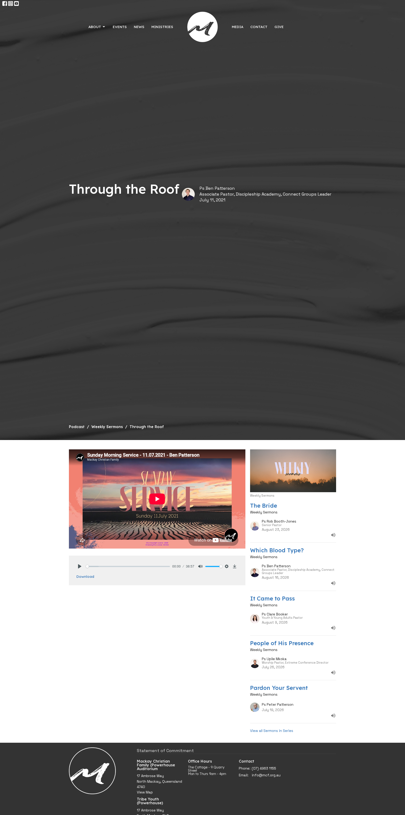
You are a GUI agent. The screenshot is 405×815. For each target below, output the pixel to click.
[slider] (128, 566)
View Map (145, 792)
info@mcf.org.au (266, 775)
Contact (258, 27)
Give (279, 27)
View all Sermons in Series (271, 730)
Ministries (162, 27)
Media (237, 27)
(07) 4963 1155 (264, 768)
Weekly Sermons (107, 426)
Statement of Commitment (165, 750)
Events (120, 27)
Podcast (77, 426)
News (139, 27)
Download (85, 576)
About (94, 27)
